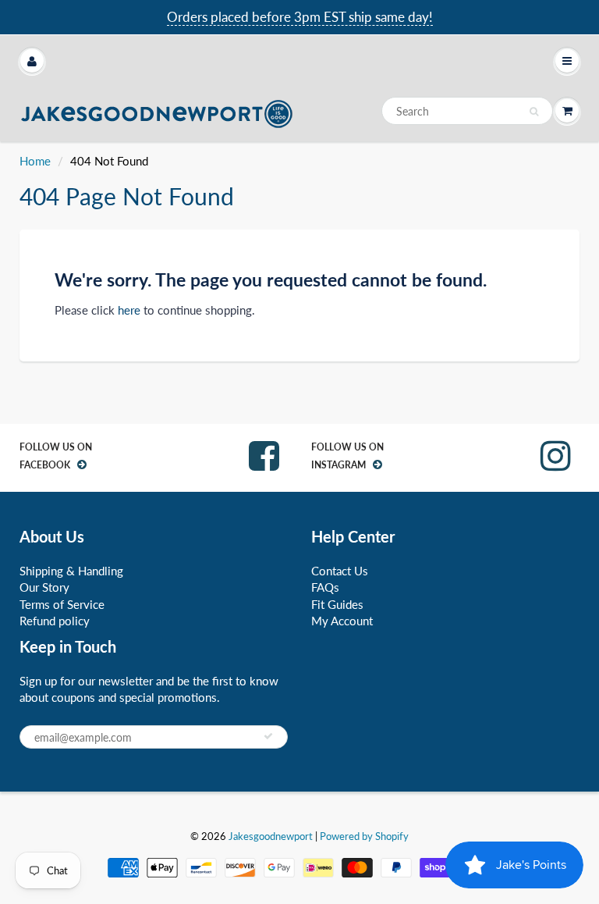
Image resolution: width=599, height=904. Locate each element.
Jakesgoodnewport (271, 836)
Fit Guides (337, 604)
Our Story (44, 587)
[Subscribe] (268, 736)
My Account (342, 621)
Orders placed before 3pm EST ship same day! (300, 17)
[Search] (534, 111)
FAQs (325, 587)
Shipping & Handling (71, 571)
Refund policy (54, 621)
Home (35, 161)
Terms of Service (62, 604)
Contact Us (339, 571)
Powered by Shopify (364, 836)
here (129, 310)
